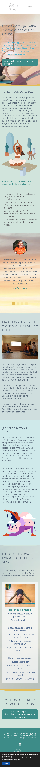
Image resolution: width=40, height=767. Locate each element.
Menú (30, 7)
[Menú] (20, 744)
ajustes (17, 760)
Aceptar (6, 763)
